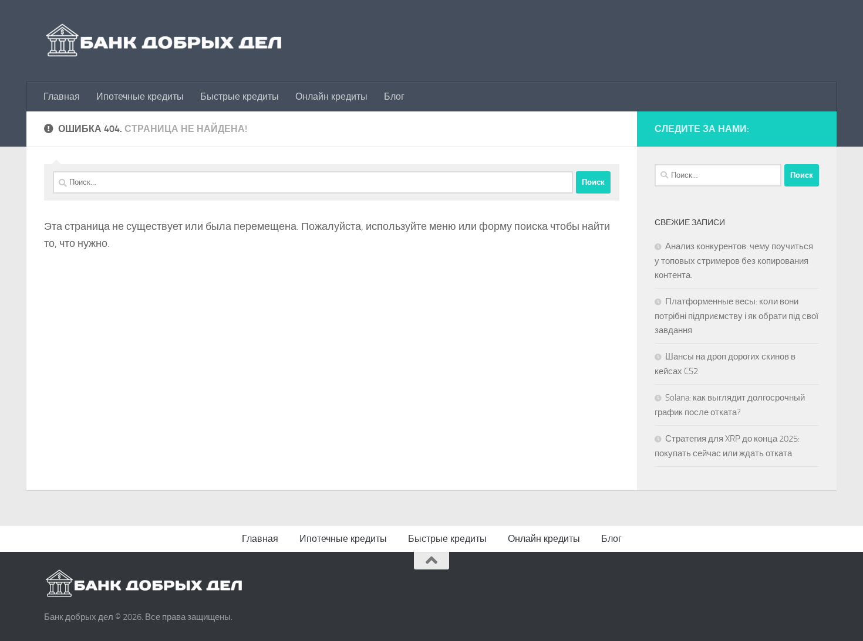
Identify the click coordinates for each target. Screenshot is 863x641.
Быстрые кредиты (239, 96)
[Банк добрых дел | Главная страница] (164, 41)
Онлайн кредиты (331, 96)
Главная (61, 96)
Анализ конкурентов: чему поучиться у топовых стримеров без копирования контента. (734, 260)
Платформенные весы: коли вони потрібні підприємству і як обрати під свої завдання (736, 315)
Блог (394, 96)
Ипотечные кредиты (140, 96)
